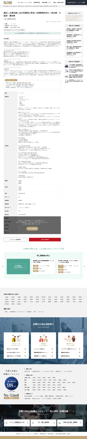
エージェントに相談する (39, 348)
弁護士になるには (36, 398)
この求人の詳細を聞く (32, 228)
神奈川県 (43, 297)
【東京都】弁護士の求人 (28, 6)
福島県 (31, 297)
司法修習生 (79, 15)
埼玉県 (49, 297)
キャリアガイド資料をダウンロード (68, 348)
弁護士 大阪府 (74, 15)
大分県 (74, 301)
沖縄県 (12, 304)
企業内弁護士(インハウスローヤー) (17, 311)
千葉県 (55, 297)
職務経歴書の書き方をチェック (40, 352)
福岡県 (55, 301)
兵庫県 (61, 299)
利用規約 (36, 433)
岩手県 (12, 297)
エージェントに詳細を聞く (15, 239)
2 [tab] (40, 276)
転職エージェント (69, 396)
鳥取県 (12, 301)
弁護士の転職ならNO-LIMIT (8, 6)
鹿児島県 (7, 304)
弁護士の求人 (27, 371)
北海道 (6, 297)
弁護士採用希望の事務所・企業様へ (63, 433)
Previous (2, 266)
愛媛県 (49, 301)
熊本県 (68, 301)
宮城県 (19, 297)
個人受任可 (68, 18)
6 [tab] (48, 276)
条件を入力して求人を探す (12, 348)
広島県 (25, 301)
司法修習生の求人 (36, 371)
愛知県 (80, 297)
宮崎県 (80, 301)
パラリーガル (40, 311)
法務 (35, 311)
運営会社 (18, 433)
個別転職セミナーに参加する (40, 356)
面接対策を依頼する (65, 356)
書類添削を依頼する (65, 352)
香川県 (43, 301)
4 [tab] (44, 276)
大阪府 (55, 299)
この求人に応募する (45, 239)
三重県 (19, 299)
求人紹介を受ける (72, 2)
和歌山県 (7, 301)
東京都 (37, 297)
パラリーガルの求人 (67, 371)
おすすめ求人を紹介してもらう (13, 352)
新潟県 (25, 299)
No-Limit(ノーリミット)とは (25, 2)
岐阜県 (12, 299)
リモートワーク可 (77, 20)
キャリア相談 (81, 2)
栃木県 (61, 297)
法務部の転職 (27, 398)
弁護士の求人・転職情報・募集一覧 (18, 6)
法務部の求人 (58, 371)
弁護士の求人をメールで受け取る (14, 356)
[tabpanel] (43, 266)
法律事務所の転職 (59, 396)
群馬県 (74, 297)
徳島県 (37, 301)
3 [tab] (42, 276)
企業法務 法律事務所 (69, 20)
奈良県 (80, 299)
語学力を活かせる (74, 18)
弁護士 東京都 (68, 15)
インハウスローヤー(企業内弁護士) (72, 17)
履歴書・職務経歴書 (49, 396)
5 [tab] (46, 276)
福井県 (49, 299)
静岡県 (6, 299)
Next (84, 266)
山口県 (31, 301)
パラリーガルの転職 (46, 398)
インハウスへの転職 (38, 396)
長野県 (37, 299)
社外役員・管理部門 (57, 398)
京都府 (68, 299)
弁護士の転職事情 (28, 396)
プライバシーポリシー (27, 433)
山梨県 (31, 299)
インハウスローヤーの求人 (47, 371)
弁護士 (6, 311)
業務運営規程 (43, 433)
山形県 (25, 297)
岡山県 (19, 301)
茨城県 (68, 297)
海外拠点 (19, 304)
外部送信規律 (50, 433)
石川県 (43, 299)
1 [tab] (38, 276)
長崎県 (61, 301)
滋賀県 (74, 299)
